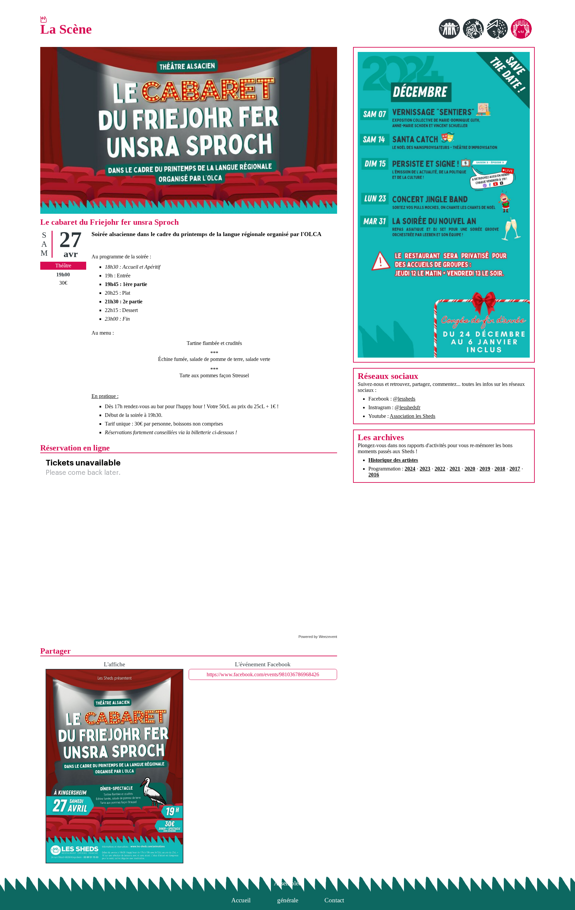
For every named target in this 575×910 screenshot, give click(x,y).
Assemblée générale (287, 885)
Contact (334, 900)
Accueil (241, 900)
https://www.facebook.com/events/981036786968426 (263, 674)
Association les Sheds (412, 416)
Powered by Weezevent (317, 637)
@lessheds (404, 399)
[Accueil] (43, 19)
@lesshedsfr (407, 407)
